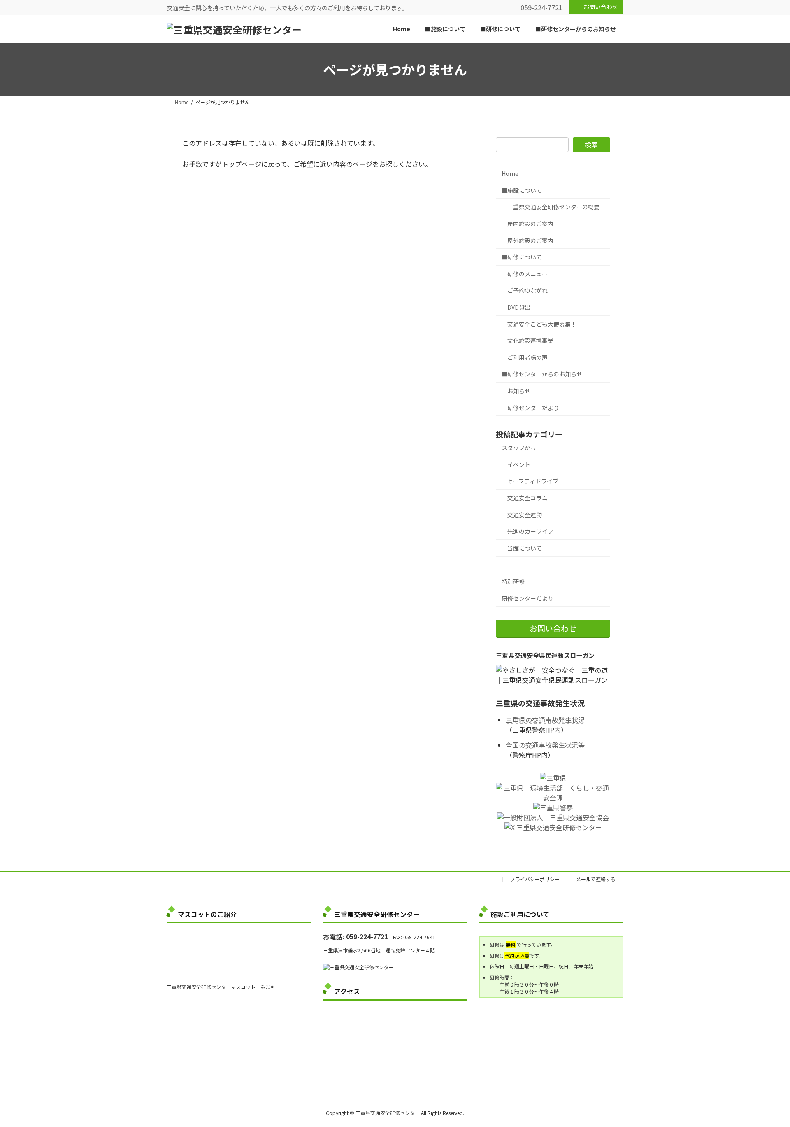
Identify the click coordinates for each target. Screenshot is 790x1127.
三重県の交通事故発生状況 (545, 720)
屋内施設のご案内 (530, 223)
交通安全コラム (527, 498)
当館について (524, 548)
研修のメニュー (527, 274)
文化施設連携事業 (530, 340)
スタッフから (519, 448)
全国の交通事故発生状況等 (545, 745)
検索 (591, 145)
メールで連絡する (596, 878)
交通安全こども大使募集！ (541, 324)
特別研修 (513, 581)
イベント (518, 464)
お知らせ (518, 391)
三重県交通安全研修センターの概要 (553, 207)
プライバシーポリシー (535, 878)
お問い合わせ (600, 6)
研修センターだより (533, 408)
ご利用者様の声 (527, 357)
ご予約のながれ (527, 291)
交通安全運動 (524, 515)
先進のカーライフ (530, 531)
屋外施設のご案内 (530, 240)
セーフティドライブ (532, 481)
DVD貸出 (518, 307)
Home (510, 174)
